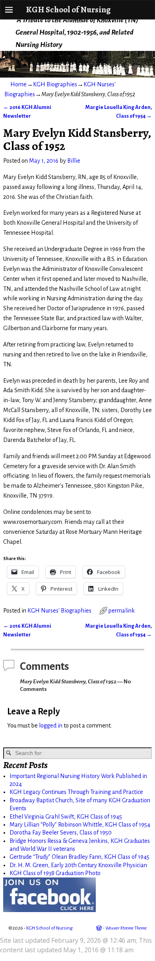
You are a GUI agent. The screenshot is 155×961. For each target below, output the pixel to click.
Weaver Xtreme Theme (126, 928)
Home (18, 84)
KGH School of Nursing (68, 9)
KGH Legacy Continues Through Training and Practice (76, 792)
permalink (121, 610)
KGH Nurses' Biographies (59, 610)
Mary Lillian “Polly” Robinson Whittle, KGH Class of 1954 (80, 824)
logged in (50, 725)
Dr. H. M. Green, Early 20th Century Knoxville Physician (78, 865)
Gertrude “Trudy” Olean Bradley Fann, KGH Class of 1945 (79, 857)
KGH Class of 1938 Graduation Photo (55, 873)
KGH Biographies (55, 84)
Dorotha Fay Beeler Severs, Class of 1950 (61, 832)
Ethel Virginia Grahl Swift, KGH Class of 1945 (66, 816)
